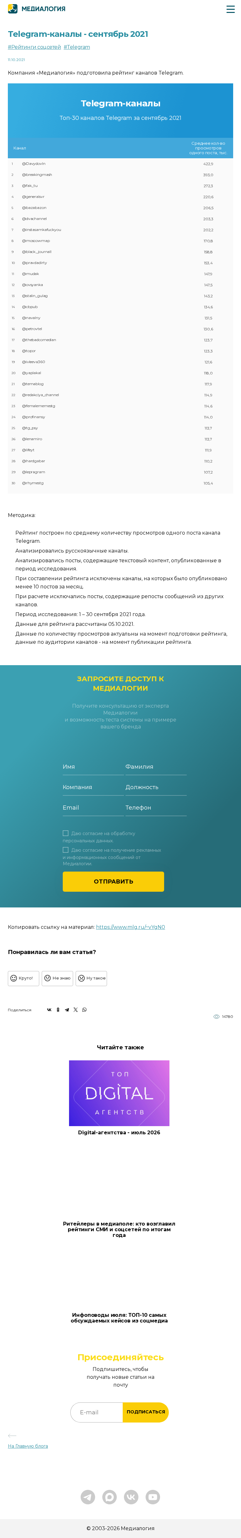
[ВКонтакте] (49, 1009)
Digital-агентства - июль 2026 (119, 1133)
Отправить (113, 881)
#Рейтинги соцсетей (34, 47)
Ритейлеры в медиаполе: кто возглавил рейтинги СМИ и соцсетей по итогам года (119, 1229)
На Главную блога (28, 1446)
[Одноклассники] (58, 1009)
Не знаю (62, 977)
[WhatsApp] (84, 1009)
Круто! (26, 977)
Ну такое (96, 977)
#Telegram (77, 47)
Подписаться (146, 1412)
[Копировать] (168, 925)
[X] (75, 1009)
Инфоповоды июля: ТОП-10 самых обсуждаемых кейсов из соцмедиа (119, 1318)
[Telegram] (67, 1009)
